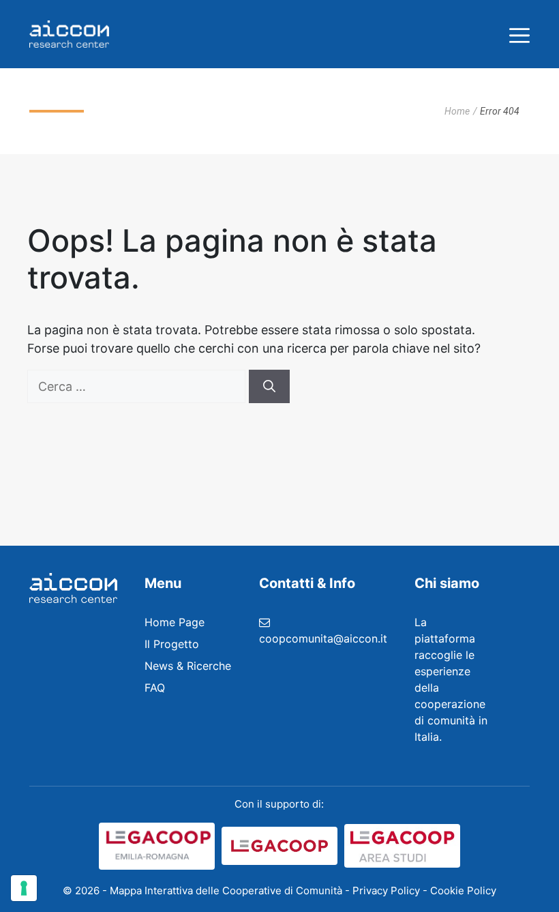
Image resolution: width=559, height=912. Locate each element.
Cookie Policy (463, 890)
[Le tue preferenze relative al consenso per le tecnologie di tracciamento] (24, 888)
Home (457, 111)
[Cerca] (269, 386)
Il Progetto (172, 644)
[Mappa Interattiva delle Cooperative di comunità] (69, 34)
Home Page (175, 622)
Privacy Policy (386, 890)
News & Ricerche (188, 666)
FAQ (155, 687)
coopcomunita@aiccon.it (323, 638)
